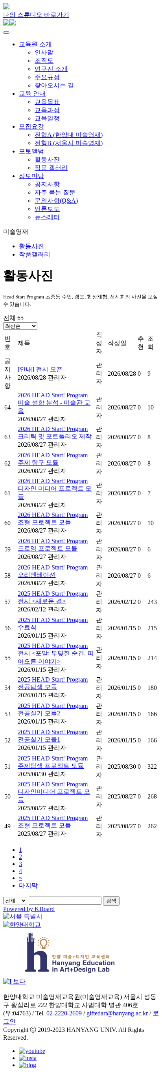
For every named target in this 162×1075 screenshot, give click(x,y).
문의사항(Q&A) (56, 200)
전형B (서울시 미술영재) (69, 143)
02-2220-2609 (64, 1013)
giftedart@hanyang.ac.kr (117, 1013)
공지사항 (47, 184)
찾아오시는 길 (54, 85)
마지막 (28, 885)
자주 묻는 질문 (55, 192)
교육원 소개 (35, 44)
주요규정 (47, 77)
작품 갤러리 (51, 167)
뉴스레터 (47, 217)
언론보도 (47, 209)
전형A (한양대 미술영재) (69, 134)
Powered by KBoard (29, 909)
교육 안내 (32, 93)
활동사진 (47, 159)
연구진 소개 (51, 68)
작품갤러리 (34, 254)
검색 (111, 901)
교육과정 (47, 110)
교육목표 (47, 101)
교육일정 (47, 118)
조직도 (44, 60)
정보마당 (31, 176)
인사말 (44, 52)
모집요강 (31, 126)
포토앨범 (31, 151)
